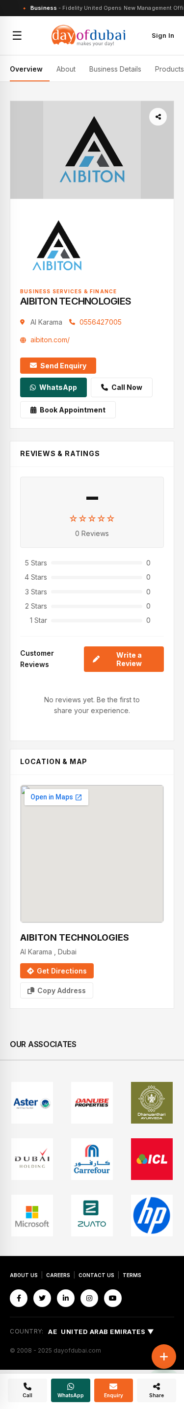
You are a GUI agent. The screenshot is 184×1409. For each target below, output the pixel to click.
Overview (26, 69)
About (66, 69)
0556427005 (100, 322)
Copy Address (61, 990)
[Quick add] (164, 1356)
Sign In (163, 35)
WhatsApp (58, 387)
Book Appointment (72, 410)
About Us (24, 1275)
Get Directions (62, 971)
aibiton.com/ (50, 339)
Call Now (126, 387)
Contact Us (96, 1275)
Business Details (115, 69)
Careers (58, 1275)
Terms (132, 1275)
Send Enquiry (63, 365)
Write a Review (129, 659)
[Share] (158, 117)
